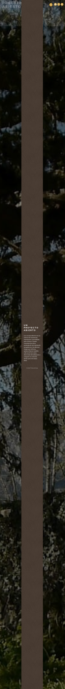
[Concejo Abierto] (11, 4)
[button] (50, 4)
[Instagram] (62, 5)
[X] (59, 5)
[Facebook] (55, 5)
